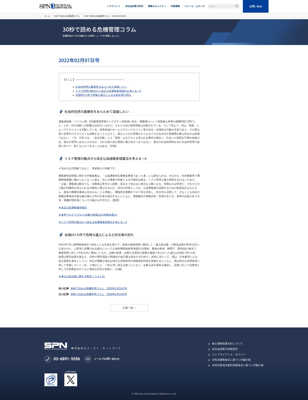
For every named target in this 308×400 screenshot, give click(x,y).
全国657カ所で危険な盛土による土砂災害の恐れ (103, 95)
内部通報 (175, 6)
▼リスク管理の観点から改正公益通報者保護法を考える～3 (93, 222)
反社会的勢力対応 (134, 6)
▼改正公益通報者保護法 (73, 207)
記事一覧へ (129, 307)
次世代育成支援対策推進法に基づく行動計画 (237, 365)
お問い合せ (255, 6)
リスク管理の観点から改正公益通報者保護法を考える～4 (108, 91)
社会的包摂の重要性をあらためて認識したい (101, 87)
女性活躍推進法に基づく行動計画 (231, 359)
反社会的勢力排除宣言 (225, 349)
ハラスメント (113, 6)
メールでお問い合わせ (107, 358)
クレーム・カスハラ (195, 6)
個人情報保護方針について (227, 343)
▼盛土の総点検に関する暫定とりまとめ (82, 276)
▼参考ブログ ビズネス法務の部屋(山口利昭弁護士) (88, 214)
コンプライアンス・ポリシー (228, 354)
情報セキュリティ (157, 6)
